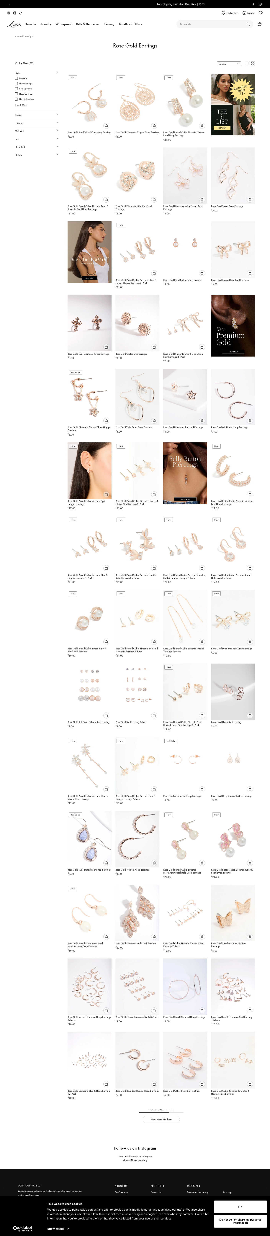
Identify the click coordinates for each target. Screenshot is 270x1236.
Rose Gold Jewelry (23, 36)
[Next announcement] (252, 4)
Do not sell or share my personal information (240, 1221)
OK (240, 1207)
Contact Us (156, 1192)
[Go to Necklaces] (248, 24)
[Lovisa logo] (14, 24)
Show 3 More (21, 105)
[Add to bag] (106, 126)
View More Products (161, 1119)
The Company (121, 1192)
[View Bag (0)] (258, 24)
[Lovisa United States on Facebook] (8, 13)
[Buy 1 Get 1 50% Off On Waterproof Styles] (90, 250)
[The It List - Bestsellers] (233, 103)
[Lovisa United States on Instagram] (14, 13)
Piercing (227, 1192)
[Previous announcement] (10, 4)
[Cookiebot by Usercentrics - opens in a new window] (22, 1229)
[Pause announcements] (259, 4)
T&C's (156, 4)
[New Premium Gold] (233, 324)
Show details (55, 1228)
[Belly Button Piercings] (185, 471)
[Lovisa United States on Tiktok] (20, 13)
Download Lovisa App (197, 1192)
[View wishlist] (261, 13)
